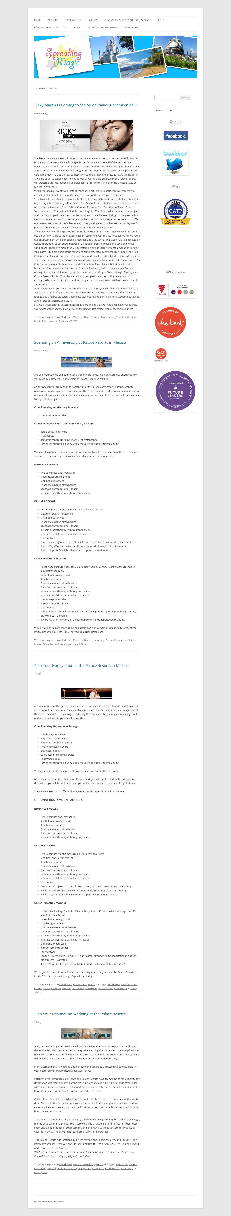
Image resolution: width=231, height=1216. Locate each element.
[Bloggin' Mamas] (175, 272)
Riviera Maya (48, 321)
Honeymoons (80, 984)
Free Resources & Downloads (50, 27)
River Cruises (131, 27)
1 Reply (38, 673)
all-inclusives (114, 984)
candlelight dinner (52, 988)
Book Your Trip (74, 20)
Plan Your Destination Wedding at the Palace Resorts (80, 1013)
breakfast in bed (129, 984)
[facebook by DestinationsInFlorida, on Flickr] (176, 139)
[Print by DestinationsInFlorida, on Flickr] (175, 186)
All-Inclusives (65, 317)
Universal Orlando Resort (102, 27)
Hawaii (77, 27)
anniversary (99, 640)
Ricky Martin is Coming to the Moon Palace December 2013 (85, 104)
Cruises (93, 20)
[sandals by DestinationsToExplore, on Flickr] (175, 121)
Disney (160, 20)
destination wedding (67, 1168)
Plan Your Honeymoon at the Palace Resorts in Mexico (81, 665)
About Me (53, 20)
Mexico (76, 317)
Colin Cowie (40, 1168)
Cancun (96, 317)
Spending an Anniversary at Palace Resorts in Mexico (80, 342)
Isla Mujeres (130, 640)
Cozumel (118, 640)
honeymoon (78, 988)
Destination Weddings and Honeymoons (127, 20)
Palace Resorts (122, 317)
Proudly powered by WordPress (49, 1201)
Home (37, 20)
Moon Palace (107, 317)
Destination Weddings (84, 1164)
